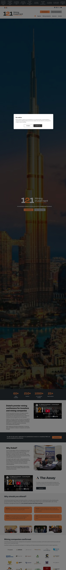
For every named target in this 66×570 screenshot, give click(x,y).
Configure (28, 125)
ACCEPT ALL (37, 125)
